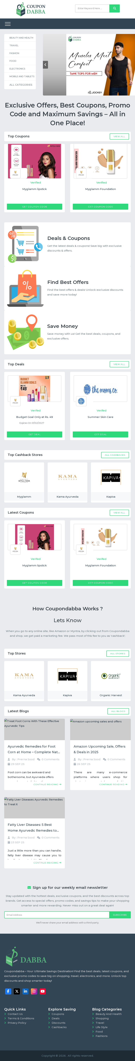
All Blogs (118, 711)
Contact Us (15, 1014)
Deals (56, 1018)
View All (119, 136)
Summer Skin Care (100, 417)
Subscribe (120, 914)
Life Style (102, 1027)
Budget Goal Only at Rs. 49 (34, 417)
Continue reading (46, 784)
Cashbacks (59, 1027)
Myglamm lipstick (33, 189)
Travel (13, 45)
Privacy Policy (17, 1022)
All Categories (20, 84)
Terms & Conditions (21, 1018)
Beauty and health (21, 37)
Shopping (102, 1018)
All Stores (117, 653)
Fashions (102, 1036)
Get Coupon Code (33, 206)
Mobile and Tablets (21, 76)
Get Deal (34, 434)
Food (12, 61)
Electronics (17, 68)
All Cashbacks (115, 454)
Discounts (58, 1022)
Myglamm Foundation (99, 189)
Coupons (58, 1014)
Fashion (14, 53)
